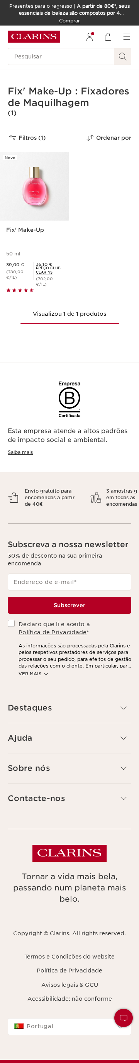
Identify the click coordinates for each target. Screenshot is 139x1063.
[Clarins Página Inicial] (34, 36)
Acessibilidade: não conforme (69, 1019)
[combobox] (69, 1046)
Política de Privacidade (52, 652)
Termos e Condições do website (69, 977)
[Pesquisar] (122, 56)
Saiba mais (20, 452)
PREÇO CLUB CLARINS (48, 270)
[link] (49, 270)
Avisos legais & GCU (69, 1005)
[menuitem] (89, 36)
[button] (123, 1018)
